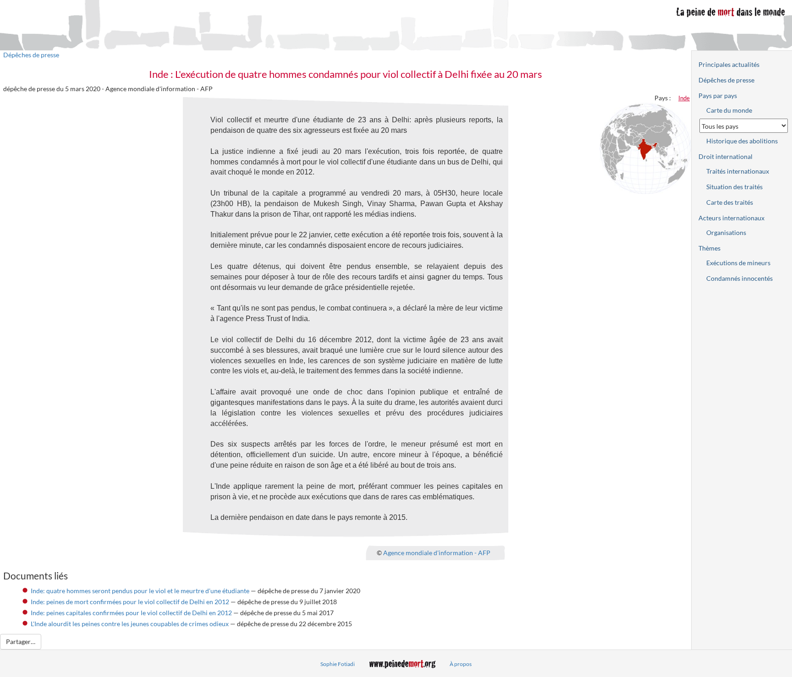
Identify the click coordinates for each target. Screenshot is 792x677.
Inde (684, 98)
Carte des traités (729, 202)
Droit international (725, 156)
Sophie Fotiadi (337, 664)
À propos (461, 664)
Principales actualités (728, 64)
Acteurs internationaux (731, 218)
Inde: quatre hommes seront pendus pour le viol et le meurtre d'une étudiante (140, 591)
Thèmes (709, 248)
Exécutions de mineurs (738, 263)
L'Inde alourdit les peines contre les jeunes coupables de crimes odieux (130, 624)
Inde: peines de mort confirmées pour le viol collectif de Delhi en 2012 (130, 602)
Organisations (726, 232)
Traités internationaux (737, 171)
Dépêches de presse (31, 55)
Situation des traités (734, 187)
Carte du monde (729, 110)
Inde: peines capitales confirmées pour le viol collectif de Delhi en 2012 (131, 613)
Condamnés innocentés (739, 278)
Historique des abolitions (742, 141)
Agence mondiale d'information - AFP (436, 553)
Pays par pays (717, 95)
